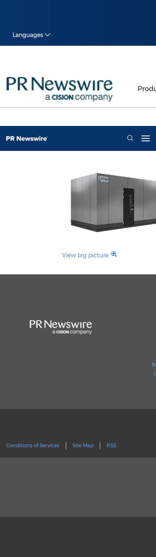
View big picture (85, 255)
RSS (111, 445)
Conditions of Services (32, 445)
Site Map (83, 445)
